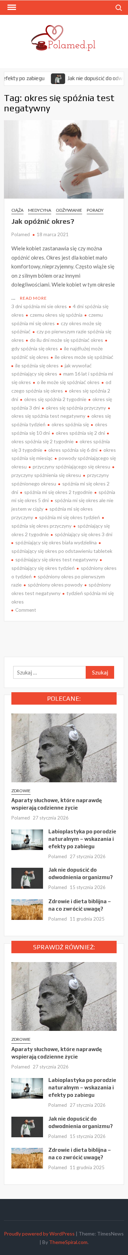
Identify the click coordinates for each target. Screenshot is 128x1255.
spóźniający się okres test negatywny (56, 559)
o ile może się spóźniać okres (68, 382)
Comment (25, 610)
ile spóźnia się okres (37, 365)
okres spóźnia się (70, 424)
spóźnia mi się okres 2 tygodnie (58, 492)
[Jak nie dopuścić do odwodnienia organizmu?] (46, 78)
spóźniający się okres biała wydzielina (56, 542)
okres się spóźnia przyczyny (76, 408)
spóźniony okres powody (55, 585)
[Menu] (11, 7)
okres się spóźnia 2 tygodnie (55, 399)
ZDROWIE (21, 790)
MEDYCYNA (39, 210)
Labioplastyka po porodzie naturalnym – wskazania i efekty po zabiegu (82, 838)
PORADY (95, 210)
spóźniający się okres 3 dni (83, 534)
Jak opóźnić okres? (42, 221)
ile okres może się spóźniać (84, 357)
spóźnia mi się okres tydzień (69, 517)
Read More (33, 298)
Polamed (20, 234)
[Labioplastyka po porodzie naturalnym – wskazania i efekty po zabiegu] (27, 839)
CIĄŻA (17, 210)
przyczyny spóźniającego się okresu (71, 466)
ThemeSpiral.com (68, 1242)
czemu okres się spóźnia (56, 315)
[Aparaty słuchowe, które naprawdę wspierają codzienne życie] (64, 747)
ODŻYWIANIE (69, 210)
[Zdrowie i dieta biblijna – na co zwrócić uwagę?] (27, 908)
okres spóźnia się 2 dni (80, 433)
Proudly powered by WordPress (39, 1234)
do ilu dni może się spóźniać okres (66, 340)
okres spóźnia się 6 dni (72, 450)
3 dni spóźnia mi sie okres (39, 306)
